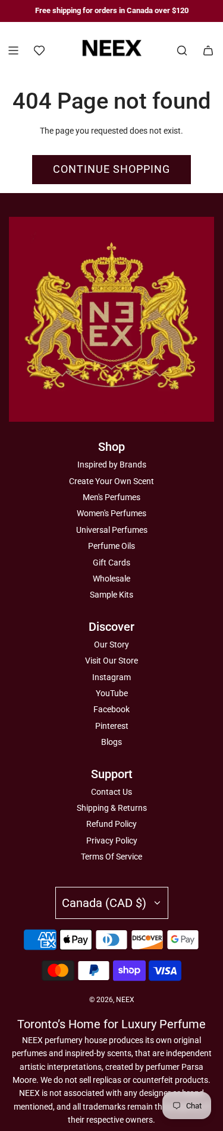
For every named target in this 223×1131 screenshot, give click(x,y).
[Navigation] (13, 50)
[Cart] (208, 50)
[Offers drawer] (39, 50)
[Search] (182, 50)
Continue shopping (111, 169)
